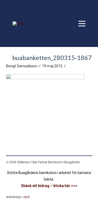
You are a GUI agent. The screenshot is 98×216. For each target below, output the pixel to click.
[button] (81, 23)
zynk (26, 196)
